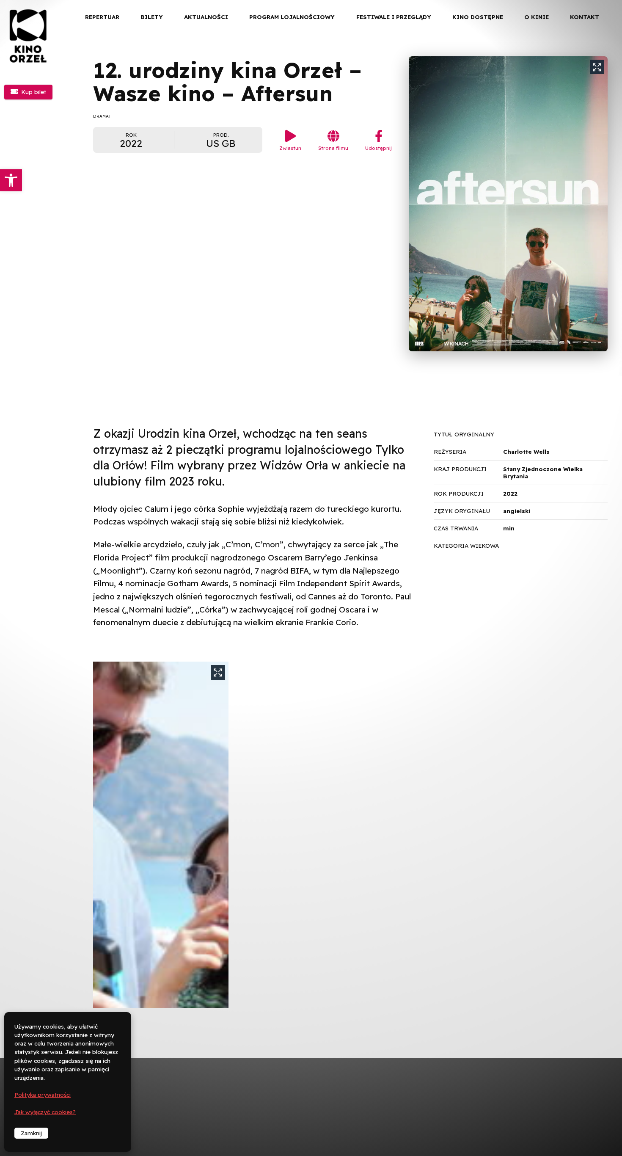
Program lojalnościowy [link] (292, 17)
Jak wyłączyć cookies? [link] (45, 1112)
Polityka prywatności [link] (42, 1094)
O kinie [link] (536, 17)
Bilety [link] (151, 17)
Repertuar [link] (102, 17)
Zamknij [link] (31, 1133)
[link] (11, 180)
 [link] (601, 89)
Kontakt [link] (584, 17)
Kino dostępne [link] (477, 17)
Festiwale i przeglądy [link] (393, 17)
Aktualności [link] (206, 17)
